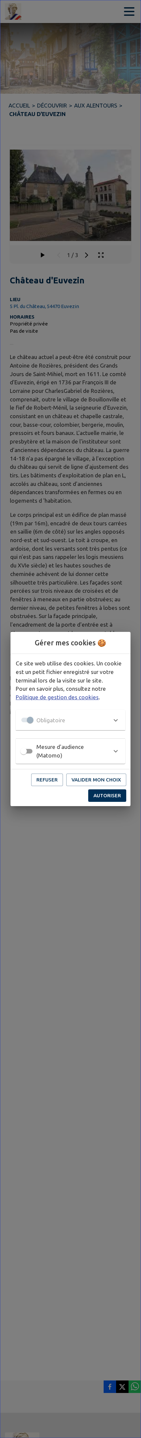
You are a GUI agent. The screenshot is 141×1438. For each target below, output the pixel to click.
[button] (70, 720)
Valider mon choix (96, 779)
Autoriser (107, 795)
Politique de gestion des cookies (57, 697)
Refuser (47, 779)
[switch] (23, 751)
